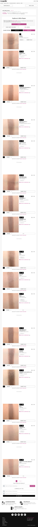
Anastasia (21, 351)
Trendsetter (22, 427)
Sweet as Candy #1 (23, 121)
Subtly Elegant (22, 142)
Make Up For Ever (23, 178)
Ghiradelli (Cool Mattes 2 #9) (25, 372)
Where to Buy (29, 39)
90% (21, 85)
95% (21, 51)
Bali (20, 253)
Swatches (18, 3)
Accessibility (4, 525)
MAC (20, 143)
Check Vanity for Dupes (11, 27)
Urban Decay (22, 296)
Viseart (20, 373)
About (3, 517)
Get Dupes (32, 486)
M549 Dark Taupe (22, 177)
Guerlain (21, 199)
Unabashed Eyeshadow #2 (25, 87)
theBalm (21, 407)
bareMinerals (22, 330)
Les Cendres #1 (22, 198)
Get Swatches (19, 495)
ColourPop (4, 13)
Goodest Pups (29, 520)
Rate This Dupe (23, 69)
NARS (20, 54)
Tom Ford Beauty (22, 88)
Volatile (21, 351)
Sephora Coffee (15, 20)
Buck (20, 295)
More (21, 3)
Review (19, 24)
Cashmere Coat (22, 219)
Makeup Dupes (6, 3)
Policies (3, 520)
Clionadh (4, 12)
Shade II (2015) (22, 53)
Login (35, 1)
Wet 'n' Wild (21, 122)
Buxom (20, 428)
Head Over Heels (22, 329)
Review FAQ (4, 521)
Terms (3, 523)
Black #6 (21, 274)
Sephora (21, 36)
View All (12, 10)
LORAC (20, 275)
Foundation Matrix (12, 3)
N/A (23, 233)
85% (21, 459)
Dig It (20, 406)
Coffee (20, 36)
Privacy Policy (5, 522)
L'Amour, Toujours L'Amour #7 (25, 461)
